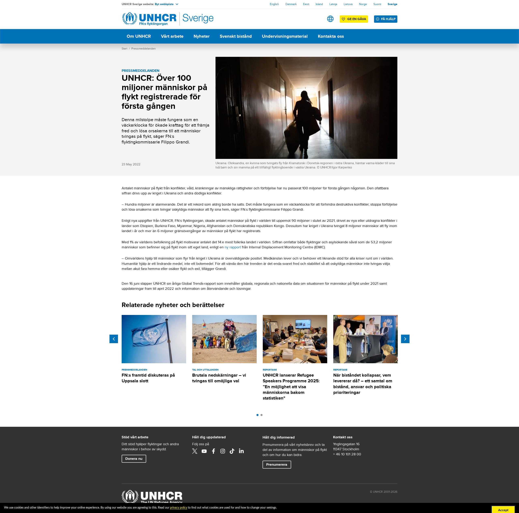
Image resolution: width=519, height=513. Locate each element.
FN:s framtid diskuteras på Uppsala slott (148, 378)
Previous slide (113, 339)
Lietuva (348, 4)
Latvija (333, 4)
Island (319, 4)
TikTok (232, 451)
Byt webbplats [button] (164, 4)
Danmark (291, 4)
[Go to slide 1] (258, 416)
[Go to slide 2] (263, 416)
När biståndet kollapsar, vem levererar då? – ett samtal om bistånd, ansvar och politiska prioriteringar (362, 384)
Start (124, 48)
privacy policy (178, 507)
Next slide (405, 339)
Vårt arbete (172, 36)
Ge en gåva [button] (356, 19)
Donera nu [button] (133, 458)
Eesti (306, 4)
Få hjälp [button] (388, 19)
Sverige (392, 4)
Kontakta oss (331, 36)
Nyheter (202, 36)
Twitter (194, 451)
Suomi (377, 4)
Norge (363, 4)
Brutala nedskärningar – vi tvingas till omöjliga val (219, 378)
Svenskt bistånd (236, 36)
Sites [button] (330, 18)
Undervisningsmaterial (285, 36)
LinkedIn (241, 451)
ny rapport (233, 247)
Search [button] (317, 18)
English (274, 4)
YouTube (204, 451)
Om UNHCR (139, 36)
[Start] (150, 18)
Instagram (222, 451)
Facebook (213, 451)
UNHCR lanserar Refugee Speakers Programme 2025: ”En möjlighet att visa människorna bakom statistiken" (291, 386)
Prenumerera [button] (276, 464)
